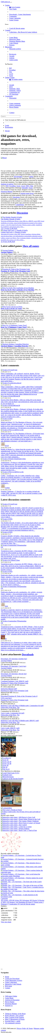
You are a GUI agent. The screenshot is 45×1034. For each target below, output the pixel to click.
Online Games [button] (10, 77)
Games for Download (12, 978)
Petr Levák (20, 430)
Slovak (7, 131)
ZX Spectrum (13, 94)
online (31, 176)
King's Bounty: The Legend (14, 1015)
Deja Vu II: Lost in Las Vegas (11, 308)
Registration (9, 127)
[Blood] (4, 158)
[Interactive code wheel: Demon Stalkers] (15, 828)
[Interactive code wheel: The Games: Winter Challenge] (20, 821)
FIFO (27, 186)
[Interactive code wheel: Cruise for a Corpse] (16, 827)
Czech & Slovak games (17, 28)
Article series (13, 60)
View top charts (6, 922)
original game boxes (27, 193)
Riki (31, 186)
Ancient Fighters (7, 252)
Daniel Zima (21, 459)
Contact (11, 112)
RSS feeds (8, 986)
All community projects (13, 1023)
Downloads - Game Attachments (20, 14)
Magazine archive (15, 49)
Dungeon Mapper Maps (17, 41)
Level (11, 74)
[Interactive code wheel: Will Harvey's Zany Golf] (18, 817)
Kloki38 (17, 396)
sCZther (17, 560)
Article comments (15, 105)
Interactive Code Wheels (13, 984)
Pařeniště (25, 188)
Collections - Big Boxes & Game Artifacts (23, 32)
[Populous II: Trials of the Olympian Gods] (15, 269)
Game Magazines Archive (13, 980)
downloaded (18, 176)
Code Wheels (13, 43)
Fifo (10, 72)
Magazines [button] (8, 47)
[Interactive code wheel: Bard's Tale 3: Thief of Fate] (19, 830)
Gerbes (7, 488)
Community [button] (9, 96)
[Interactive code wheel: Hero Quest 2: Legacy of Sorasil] (20, 823)
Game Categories (15, 18)
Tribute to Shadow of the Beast (15, 1014)
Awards (11, 56)
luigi (6, 606)
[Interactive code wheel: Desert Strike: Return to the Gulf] (20, 819)
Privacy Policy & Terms (25, 1028)
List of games (15, 7)
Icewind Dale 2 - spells (12, 1021)
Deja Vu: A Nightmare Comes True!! (14, 327)
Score (11, 76)
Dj (11, 418)
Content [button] (7, 30)
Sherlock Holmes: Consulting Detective (15, 346)
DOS (11, 87)
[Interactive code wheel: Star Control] (14, 825)
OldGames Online (11, 996)
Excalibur (12, 70)
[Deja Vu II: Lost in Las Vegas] (11, 307)
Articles (11, 58)
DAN (7, 446)
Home (7, 977)
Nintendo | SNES (15, 90)
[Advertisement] (22, 945)
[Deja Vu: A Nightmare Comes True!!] (14, 325)
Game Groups (14, 20)
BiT (10, 68)
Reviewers (12, 54)
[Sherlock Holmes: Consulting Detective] (15, 344)
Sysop (15, 370)
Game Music (13, 37)
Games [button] (7, 5)
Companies (13, 16)
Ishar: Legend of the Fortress (14, 1017)
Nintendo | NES (14, 89)
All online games (16, 79)
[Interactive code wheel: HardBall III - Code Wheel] (11, 852)
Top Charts (13, 9)
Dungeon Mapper (7, 191)
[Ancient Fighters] (7, 250)
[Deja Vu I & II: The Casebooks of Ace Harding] (17, 288)
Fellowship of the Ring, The (10, 707)
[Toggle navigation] (11, 2)
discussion (16, 197)
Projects (11, 45)
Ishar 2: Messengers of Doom (14, 1019)
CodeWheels (19, 205)
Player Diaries (14, 107)
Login (7, 125)
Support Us (9, 1005)
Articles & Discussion (12, 1000)
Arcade (11, 85)
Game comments (14, 103)
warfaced (18, 383)
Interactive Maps (14, 39)
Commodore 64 (14, 92)
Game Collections (11, 982)
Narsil (31, 188)
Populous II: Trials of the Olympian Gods (15, 271)
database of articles (7, 184)
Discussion (12, 98)
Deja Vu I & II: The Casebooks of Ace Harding (18, 290)
